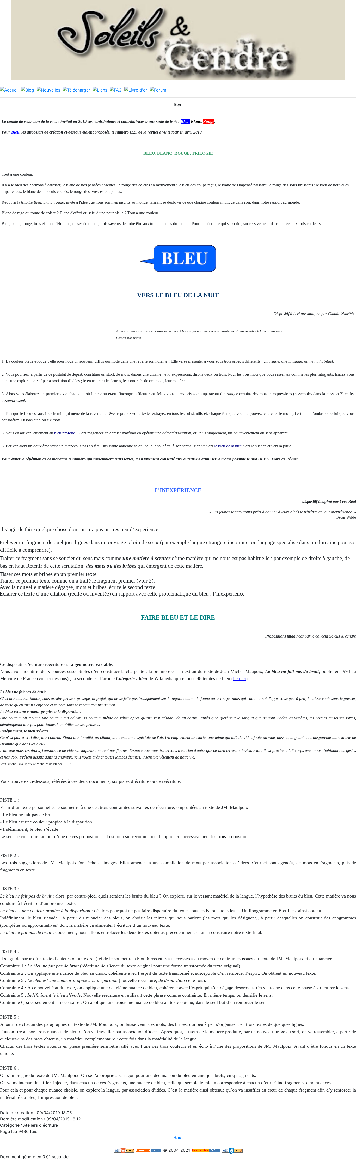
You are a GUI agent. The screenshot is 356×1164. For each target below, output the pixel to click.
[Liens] (100, 89)
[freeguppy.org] (149, 1150)
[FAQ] (116, 89)
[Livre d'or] (135, 89)
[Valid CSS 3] (232, 1150)
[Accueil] (9, 89)
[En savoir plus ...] (205, 1150)
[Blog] (27, 89)
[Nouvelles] (48, 89)
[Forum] (158, 89)
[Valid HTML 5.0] (124, 1150)
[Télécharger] (76, 89)
